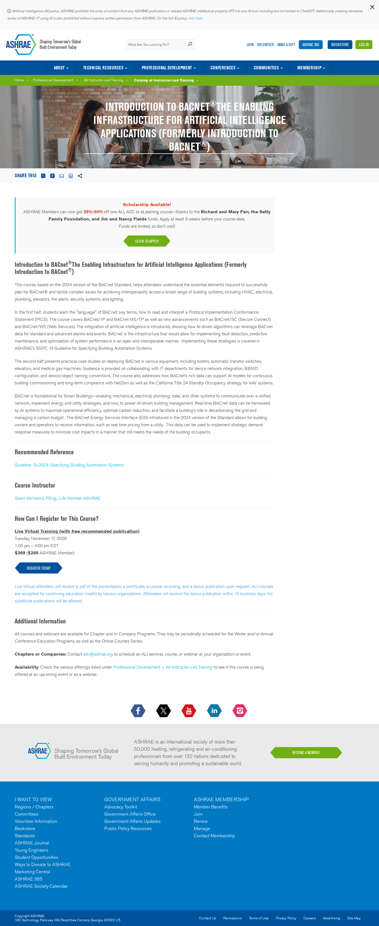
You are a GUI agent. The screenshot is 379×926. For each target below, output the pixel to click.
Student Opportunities (36, 857)
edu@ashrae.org (98, 654)
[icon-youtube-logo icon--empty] (189, 711)
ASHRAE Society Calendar (41, 886)
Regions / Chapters (34, 807)
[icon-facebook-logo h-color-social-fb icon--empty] (138, 711)
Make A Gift (286, 44)
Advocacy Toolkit (120, 807)
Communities (266, 67)
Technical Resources (103, 67)
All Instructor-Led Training (103, 80)
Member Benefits (211, 807)
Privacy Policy (286, 918)
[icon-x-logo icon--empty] (164, 711)
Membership (309, 67)
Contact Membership (214, 835)
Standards (25, 835)
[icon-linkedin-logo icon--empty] (215, 711)
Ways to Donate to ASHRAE (42, 864)
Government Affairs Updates (132, 821)
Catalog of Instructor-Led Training (164, 80)
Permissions (232, 918)
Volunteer (265, 44)
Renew (201, 821)
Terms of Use (259, 918)
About (59, 67)
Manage (202, 828)
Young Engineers (31, 850)
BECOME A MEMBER (306, 752)
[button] (372, 8)
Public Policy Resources (128, 828)
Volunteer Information (36, 821)
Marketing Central (32, 871)
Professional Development (167, 67)
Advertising (331, 918)
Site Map (354, 918)
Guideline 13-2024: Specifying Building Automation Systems (69, 465)
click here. (196, 18)
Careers (310, 918)
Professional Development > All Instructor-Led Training (163, 667)
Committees (27, 814)
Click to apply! (147, 241)
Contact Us (207, 918)
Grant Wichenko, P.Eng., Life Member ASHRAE (58, 498)
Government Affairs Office (130, 814)
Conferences (223, 67)
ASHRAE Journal (32, 843)
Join (250, 44)
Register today (38, 568)
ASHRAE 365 (310, 44)
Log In (364, 44)
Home (19, 80)
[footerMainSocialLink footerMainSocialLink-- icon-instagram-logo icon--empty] (240, 711)
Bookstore (340, 44)
